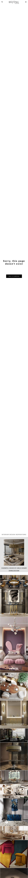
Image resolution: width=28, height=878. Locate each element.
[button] (26, 557)
